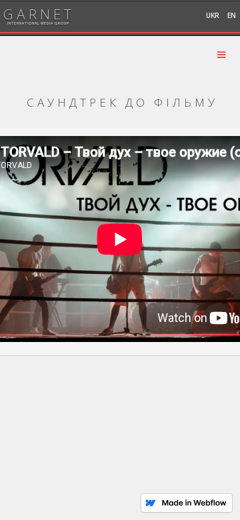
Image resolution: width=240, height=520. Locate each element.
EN (231, 15)
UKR (212, 15)
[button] (221, 54)
